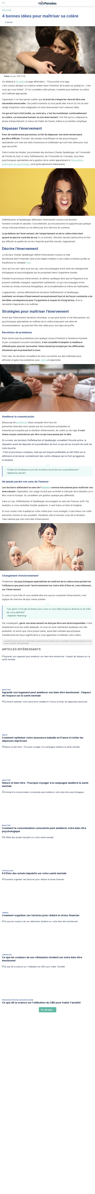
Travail (5, 913)
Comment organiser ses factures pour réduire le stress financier (41, 915)
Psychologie (7, 10)
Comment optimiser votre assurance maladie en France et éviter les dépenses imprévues (42, 739)
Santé (4, 735)
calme (43, 360)
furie (28, 262)
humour (46, 487)
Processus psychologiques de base (17, 1000)
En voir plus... (47, 1010)
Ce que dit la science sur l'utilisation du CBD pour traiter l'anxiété (41, 1002)
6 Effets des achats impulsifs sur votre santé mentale (34, 873)
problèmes (21, 422)
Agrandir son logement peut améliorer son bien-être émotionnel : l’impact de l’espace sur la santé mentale (46, 694)
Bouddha (20, 81)
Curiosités (7, 955)
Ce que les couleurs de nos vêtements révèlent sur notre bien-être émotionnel (42, 959)
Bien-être (6, 690)
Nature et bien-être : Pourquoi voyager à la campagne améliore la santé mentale (45, 784)
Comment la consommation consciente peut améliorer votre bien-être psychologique (44, 830)
